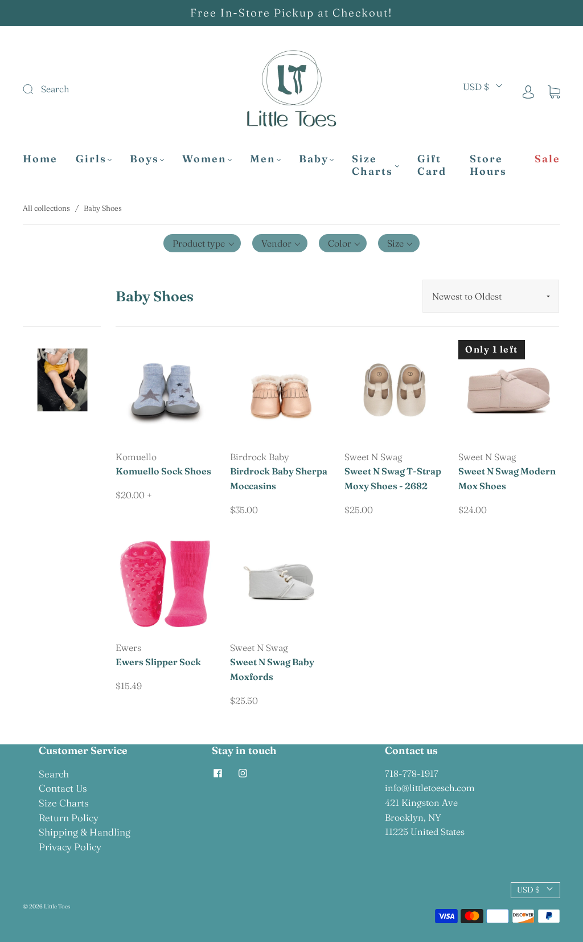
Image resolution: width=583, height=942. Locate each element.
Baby (314, 159)
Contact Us (63, 788)
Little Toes (57, 906)
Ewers (128, 647)
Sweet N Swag (373, 456)
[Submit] (98, 89)
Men (263, 159)
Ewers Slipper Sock (158, 661)
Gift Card (431, 165)
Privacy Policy (70, 847)
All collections (46, 207)
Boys (144, 159)
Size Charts (372, 165)
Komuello (136, 456)
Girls (91, 159)
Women (204, 159)
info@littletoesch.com (430, 787)
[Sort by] (490, 296)
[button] (202, 243)
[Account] (528, 91)
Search (54, 774)
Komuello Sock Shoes (163, 471)
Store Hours (488, 165)
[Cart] (554, 91)
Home (40, 159)
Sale (547, 159)
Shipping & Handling (84, 832)
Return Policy (68, 818)
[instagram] (242, 773)
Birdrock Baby (259, 456)
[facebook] (217, 773)
